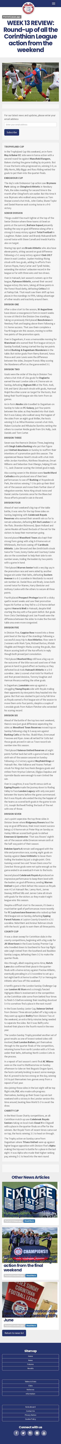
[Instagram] (30, 1433)
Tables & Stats (30, 1381)
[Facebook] (16, 1433)
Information (30, 1393)
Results (30, 1368)
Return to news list (14, 1333)
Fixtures (30, 1364)
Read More (29, 1221)
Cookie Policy (30, 1419)
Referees (30, 1389)
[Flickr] (37, 1433)
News (30, 1360)
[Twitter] (23, 1433)
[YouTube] (44, 1433)
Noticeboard (30, 1407)
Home (30, 1356)
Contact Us (30, 1411)
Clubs (30, 1385)
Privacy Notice (30, 1415)
